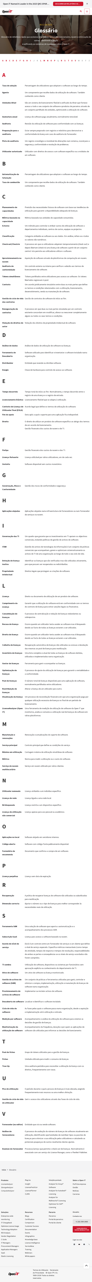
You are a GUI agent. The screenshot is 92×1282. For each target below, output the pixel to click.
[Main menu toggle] (87, 11)
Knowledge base (31, 1239)
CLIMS (27, 1194)
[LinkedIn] (74, 1244)
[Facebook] (84, 1244)
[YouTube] (79, 1244)
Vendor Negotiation (8, 1236)
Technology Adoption (9, 1229)
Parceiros (52, 1216)
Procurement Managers (10, 1246)
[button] (81, 11)
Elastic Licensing (7, 1256)
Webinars (28, 1253)
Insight (27, 1184)
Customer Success (32, 1226)
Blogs (27, 1216)
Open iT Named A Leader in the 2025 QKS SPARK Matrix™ (26, 3)
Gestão (75, 1187)
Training (28, 1249)
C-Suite (4, 1239)
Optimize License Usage (10, 1226)
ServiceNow (29, 1246)
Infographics (30, 1236)
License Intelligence (32, 1243)
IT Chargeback (6, 1222)
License (31, 1187)
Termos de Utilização (40, 1270)
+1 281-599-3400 (82, 1221)
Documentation (31, 1229)
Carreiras (76, 1194)
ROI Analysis (5, 1233)
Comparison (29, 1222)
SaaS (3, 1253)
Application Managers (9, 1249)
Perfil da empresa (79, 1184)
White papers (30, 1256)
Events (27, 1233)
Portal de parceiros (56, 1219)
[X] (89, 1244)
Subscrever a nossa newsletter (82, 1229)
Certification (29, 1219)
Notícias (76, 1191)
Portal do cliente (55, 1222)
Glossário (76, 1212)
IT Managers (5, 1243)
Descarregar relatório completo (69, 4)
